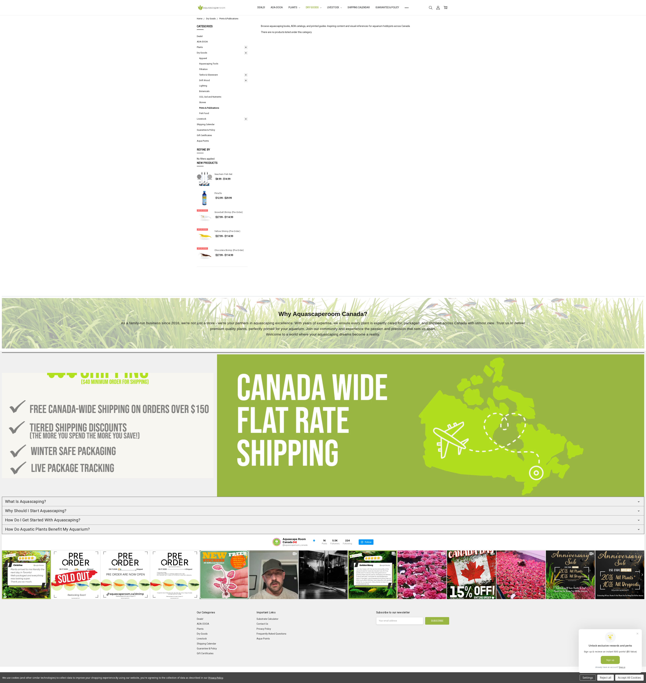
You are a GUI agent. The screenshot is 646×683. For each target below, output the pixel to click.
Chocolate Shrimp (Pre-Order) (229, 250)
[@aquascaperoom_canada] (276, 542)
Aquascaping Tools (208, 63)
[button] (323, 501)
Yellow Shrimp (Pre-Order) (227, 231)
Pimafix (218, 193)
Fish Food (204, 113)
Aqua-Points (203, 141)
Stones (202, 102)
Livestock (333, 7)
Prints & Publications (209, 108)
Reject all (605, 677)
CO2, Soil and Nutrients (210, 97)
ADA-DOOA (277, 7)
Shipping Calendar (359, 7)
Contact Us (262, 623)
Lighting (203, 85)
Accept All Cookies (629, 677)
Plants (293, 7)
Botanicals (204, 91)
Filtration (203, 69)
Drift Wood (204, 80)
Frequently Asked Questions (271, 633)
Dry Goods (312, 7)
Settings (588, 677)
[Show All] (406, 7)
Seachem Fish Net (223, 174)
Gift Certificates (204, 135)
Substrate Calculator (267, 619)
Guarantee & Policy (387, 7)
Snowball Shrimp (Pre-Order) (228, 212)
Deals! (261, 7)
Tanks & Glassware (208, 74)
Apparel (203, 58)
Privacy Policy (264, 628)
